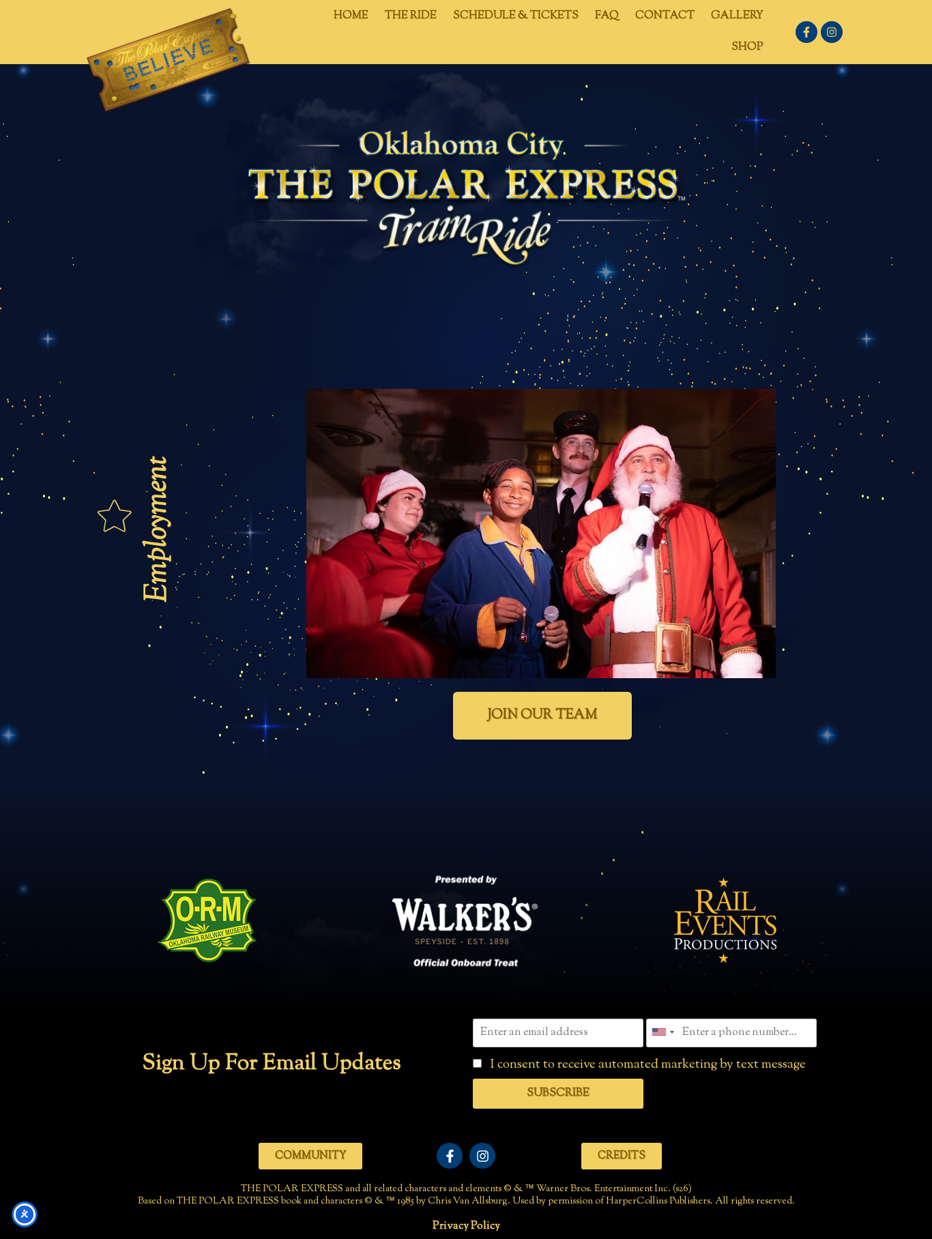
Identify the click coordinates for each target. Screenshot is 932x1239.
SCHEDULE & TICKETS (516, 16)
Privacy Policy (466, 1226)
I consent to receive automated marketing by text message (646, 1064)
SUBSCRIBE (558, 1093)
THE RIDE (411, 16)
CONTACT (665, 16)
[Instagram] (832, 32)
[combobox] (662, 1031)
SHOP (747, 47)
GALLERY (737, 16)
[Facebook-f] (806, 32)
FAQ (607, 16)
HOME (351, 16)
